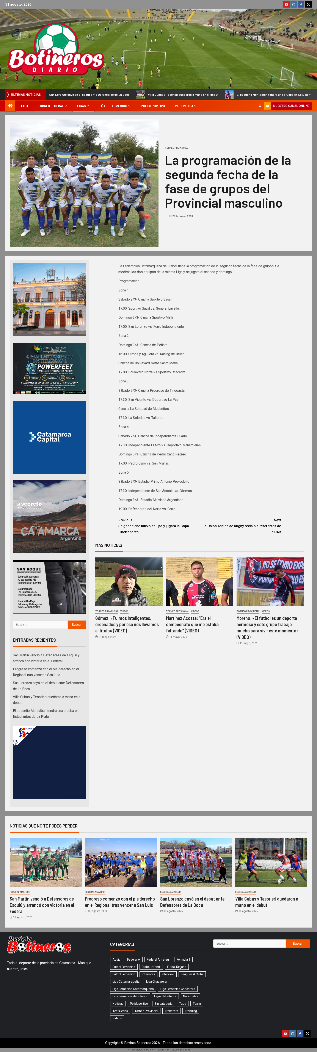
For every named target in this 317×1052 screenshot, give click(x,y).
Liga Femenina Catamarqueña (133, 989)
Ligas (81, 106)
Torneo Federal (51, 106)
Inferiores (148, 974)
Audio (117, 959)
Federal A (133, 959)
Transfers (171, 1011)
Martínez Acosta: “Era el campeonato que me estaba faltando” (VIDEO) (192, 624)
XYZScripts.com (180, 1049)
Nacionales (190, 996)
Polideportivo (153, 106)
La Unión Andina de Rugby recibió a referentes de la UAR (242, 526)
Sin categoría (164, 1003)
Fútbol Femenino (113, 106)
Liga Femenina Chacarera (177, 989)
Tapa (24, 106)
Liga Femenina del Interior (130, 996)
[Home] (10, 106)
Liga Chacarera (156, 981)
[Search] (260, 106)
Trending (191, 1011)
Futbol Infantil (151, 967)
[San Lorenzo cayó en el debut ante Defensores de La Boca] (196, 862)
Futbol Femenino (124, 967)
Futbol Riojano (176, 967)
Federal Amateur (20, 892)
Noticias (118, 1003)
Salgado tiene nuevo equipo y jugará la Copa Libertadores (153, 526)
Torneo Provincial (176, 148)
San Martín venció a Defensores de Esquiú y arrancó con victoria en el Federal (42, 905)
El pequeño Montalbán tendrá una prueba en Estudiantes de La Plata (220, 94)
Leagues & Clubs (192, 974)
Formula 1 (183, 959)
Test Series (120, 1011)
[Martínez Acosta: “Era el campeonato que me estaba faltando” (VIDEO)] (200, 581)
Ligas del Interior (165, 996)
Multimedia (183, 106)
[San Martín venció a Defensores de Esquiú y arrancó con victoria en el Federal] (46, 862)
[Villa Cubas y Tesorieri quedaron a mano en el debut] (271, 862)
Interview (168, 974)
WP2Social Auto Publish (141, 1049)
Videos (124, 611)
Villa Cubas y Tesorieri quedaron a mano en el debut (119, 94)
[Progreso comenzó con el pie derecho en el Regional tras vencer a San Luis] (121, 862)
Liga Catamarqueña (126, 981)
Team (197, 1003)
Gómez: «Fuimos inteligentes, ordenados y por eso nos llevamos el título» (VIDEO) (127, 624)
